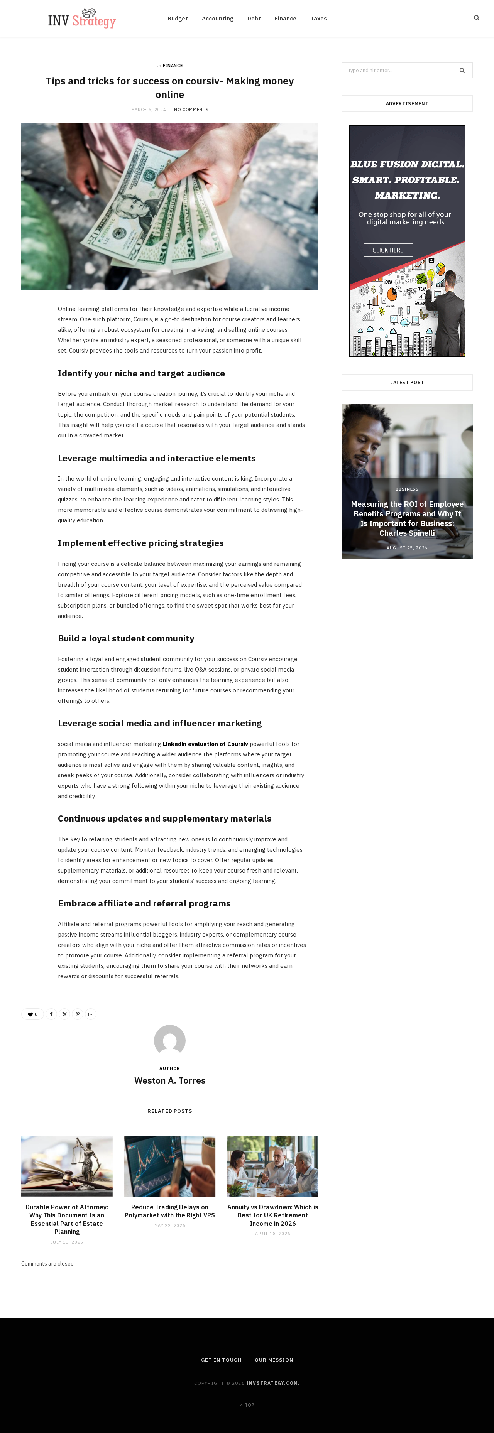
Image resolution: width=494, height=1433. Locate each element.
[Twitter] (31, 354)
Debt (254, 18)
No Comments (191, 109)
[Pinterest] (31, 374)
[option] (407, 481)
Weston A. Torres (170, 1080)
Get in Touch (221, 1360)
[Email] (31, 394)
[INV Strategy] (82, 18)
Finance (285, 18)
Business (407, 489)
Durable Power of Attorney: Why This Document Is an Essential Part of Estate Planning (66, 1219)
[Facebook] (31, 335)
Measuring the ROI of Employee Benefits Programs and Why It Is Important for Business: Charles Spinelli (407, 518)
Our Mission (274, 1360)
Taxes (318, 18)
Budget (177, 18)
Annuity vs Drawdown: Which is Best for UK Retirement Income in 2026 (272, 1215)
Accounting (217, 18)
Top (249, 1405)
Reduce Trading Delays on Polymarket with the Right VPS (170, 1211)
